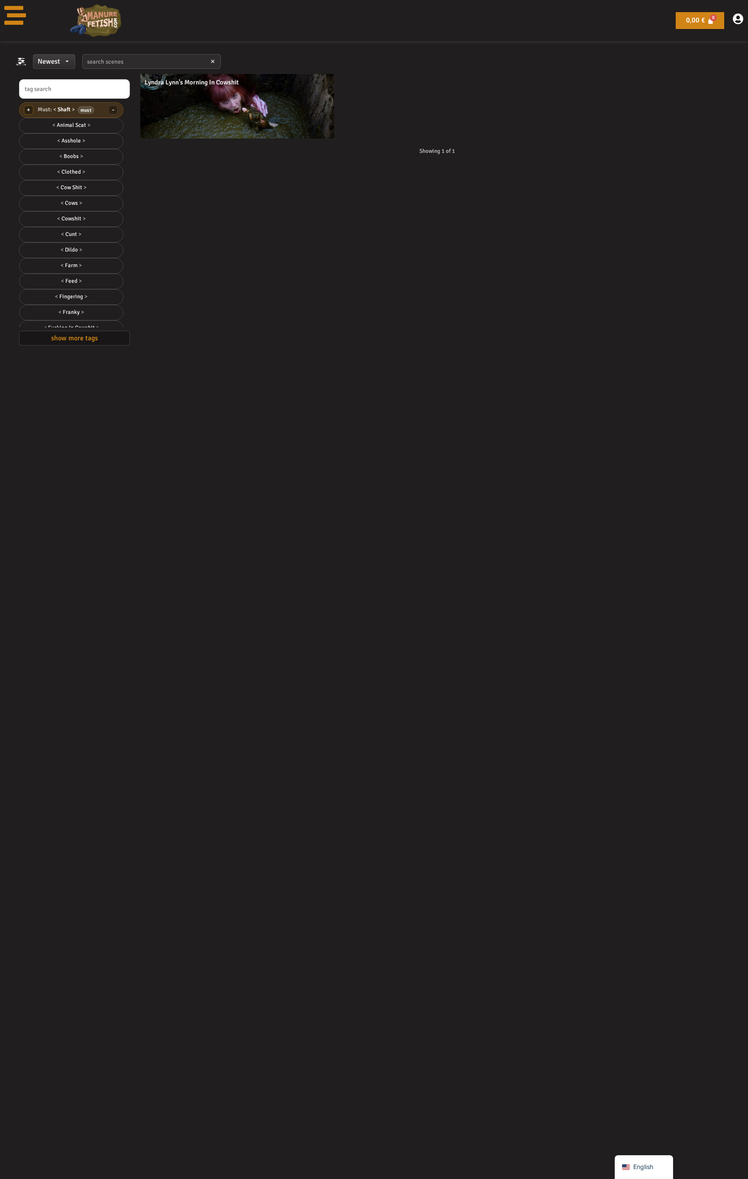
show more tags (74, 338)
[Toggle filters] (21, 61)
